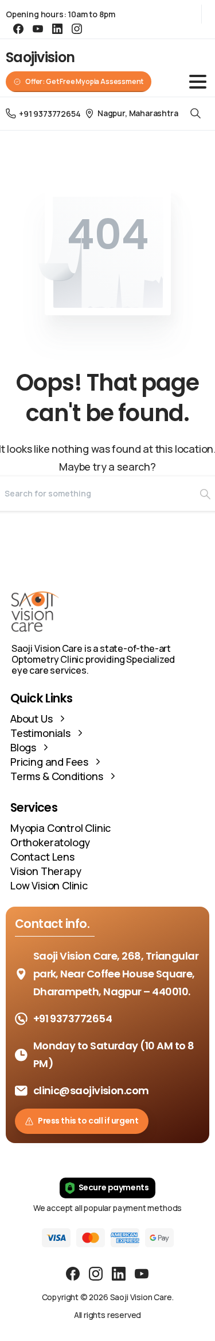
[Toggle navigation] (197, 81)
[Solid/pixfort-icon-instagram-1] (95, 1273)
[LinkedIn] (57, 29)
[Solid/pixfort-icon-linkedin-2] (118, 1273)
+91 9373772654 (49, 113)
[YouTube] (38, 29)
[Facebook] (18, 29)
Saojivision (40, 57)
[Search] (195, 113)
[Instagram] (77, 29)
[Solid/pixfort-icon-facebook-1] (72, 1273)
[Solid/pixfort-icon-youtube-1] (141, 1273)
